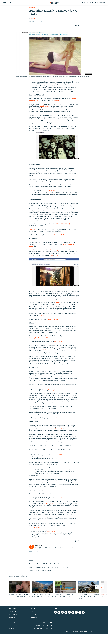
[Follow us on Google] (65, 612)
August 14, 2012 (57, 455)
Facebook (56, 100)
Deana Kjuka (34, 18)
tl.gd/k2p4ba (41, 315)
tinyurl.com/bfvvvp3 (36, 527)
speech (58, 302)
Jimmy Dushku (49, 503)
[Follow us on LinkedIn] (76, 612)
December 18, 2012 (50, 190)
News (32, 611)
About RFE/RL (12, 611)
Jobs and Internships (14, 620)
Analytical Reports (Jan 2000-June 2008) (41, 628)
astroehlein (33, 229)
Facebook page (54, 250)
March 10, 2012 (57, 468)
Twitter (74, 98)
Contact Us (11, 628)
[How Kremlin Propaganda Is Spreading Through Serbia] (65, 587)
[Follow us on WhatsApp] (79, 612)
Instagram (32, 100)
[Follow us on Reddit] (58, 612)
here (52, 255)
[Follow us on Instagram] (62, 612)
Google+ (38, 100)
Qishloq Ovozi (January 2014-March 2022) (41, 622)
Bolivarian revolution (57, 429)
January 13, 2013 (51, 531)
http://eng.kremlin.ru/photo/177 (38, 338)
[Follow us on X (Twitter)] (69, 612)
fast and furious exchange (63, 224)
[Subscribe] (83, 612)
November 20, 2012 (52, 319)
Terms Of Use (12, 617)
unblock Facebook (45, 106)
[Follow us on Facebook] (72, 612)
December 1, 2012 (59, 235)
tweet (44, 349)
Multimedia (34, 620)
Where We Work (13, 614)
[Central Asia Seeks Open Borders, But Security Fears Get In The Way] (42, 587)
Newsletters (34, 617)
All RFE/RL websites (100, 2)
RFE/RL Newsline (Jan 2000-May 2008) (41, 625)
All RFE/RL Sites (13, 625)
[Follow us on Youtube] (55, 612)
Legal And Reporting (14, 622)
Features (32, 7)
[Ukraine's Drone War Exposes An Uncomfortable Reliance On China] (88, 587)
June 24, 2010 (58, 341)
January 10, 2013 (60, 498)
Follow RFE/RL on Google (87, 2)
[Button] (77, 26)
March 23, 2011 (52, 390)
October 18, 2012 (53, 418)
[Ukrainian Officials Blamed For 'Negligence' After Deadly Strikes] (19, 587)
